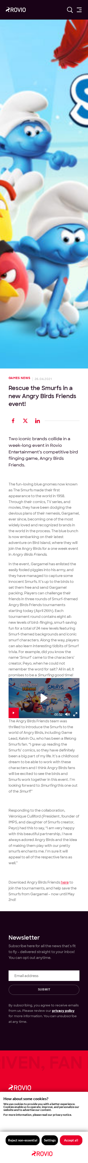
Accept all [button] (71, 1140)
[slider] (35, 717)
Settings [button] (50, 1140)
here (65, 882)
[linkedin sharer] (37, 420)
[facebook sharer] (13, 420)
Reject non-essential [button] (22, 1140)
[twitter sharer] (25, 420)
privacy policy (63, 1010)
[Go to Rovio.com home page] (16, 10)
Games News (20, 378)
